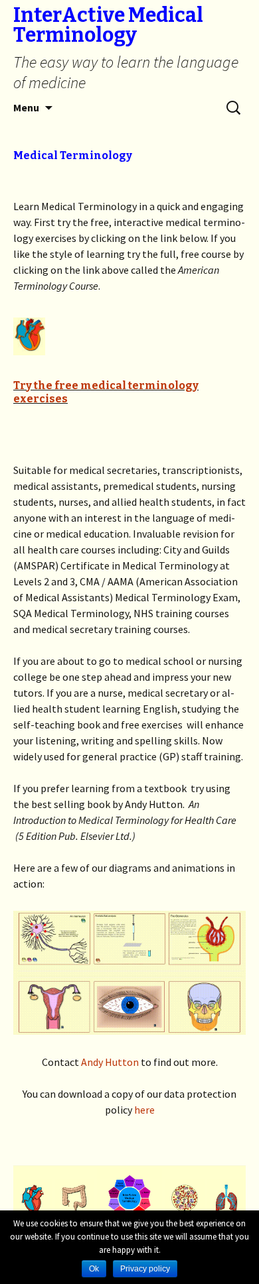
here (144, 1109)
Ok (94, 1268)
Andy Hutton (110, 1062)
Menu (26, 107)
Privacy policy (145, 1268)
